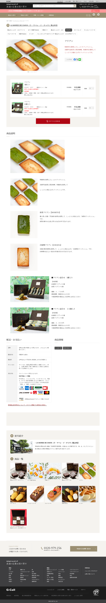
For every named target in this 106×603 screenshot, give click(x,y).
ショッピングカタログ (91, 571)
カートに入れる (54, 121)
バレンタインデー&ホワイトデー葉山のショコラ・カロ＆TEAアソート (56, 34)
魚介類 (10, 573)
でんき (85, 1)
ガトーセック (77, 30)
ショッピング (60, 1)
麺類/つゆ (22, 569)
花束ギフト (49, 571)
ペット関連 (61, 569)
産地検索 (34, 577)
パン (21, 581)
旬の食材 (34, 573)
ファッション (61, 571)
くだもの (11, 571)
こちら (42, 347)
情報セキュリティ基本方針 (41, 595)
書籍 (59, 575)
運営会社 (8, 595)
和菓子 (10, 581)
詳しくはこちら (28, 94)
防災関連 (72, 573)
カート (98, 16)
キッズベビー (61, 579)
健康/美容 (34, 581)
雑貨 (48, 581)
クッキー (31, 34)
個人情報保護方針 (26, 595)
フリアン (68, 30)
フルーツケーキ (11, 34)
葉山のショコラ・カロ (57, 30)
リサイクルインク (74, 571)
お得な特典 (91, 1)
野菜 (10, 577)
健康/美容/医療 (73, 577)
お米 (10, 569)
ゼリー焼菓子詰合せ (33, 30)
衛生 (71, 575)
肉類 (10, 575)
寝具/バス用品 (50, 579)
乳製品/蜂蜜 (23, 579)
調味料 (22, 577)
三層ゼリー (45, 30)
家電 (48, 575)
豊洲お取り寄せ (35, 575)
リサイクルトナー (74, 569)
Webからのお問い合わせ (84, 549)
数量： (86, 88)
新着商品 (51, 15)
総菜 (33, 571)
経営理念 (16, 595)
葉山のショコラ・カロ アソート (16, 30)
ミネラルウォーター (25, 571)
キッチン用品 (50, 577)
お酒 (21, 573)
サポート (98, 1)
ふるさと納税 (68, 1)
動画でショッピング (52, 569)
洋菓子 (10, 20)
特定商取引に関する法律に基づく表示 (61, 595)
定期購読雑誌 (50, 573)
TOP (7, 20)
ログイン (93, 16)
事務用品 (60, 577)
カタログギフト (35, 579)
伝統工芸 (60, 581)
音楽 (59, 573)
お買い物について (90, 574)
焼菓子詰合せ (22, 34)
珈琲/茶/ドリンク (24, 575)
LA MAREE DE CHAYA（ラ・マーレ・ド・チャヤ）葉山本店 (34, 25)
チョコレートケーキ (89, 30)
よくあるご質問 (78, 595)
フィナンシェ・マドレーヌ (18, 20)
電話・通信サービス (77, 1)
